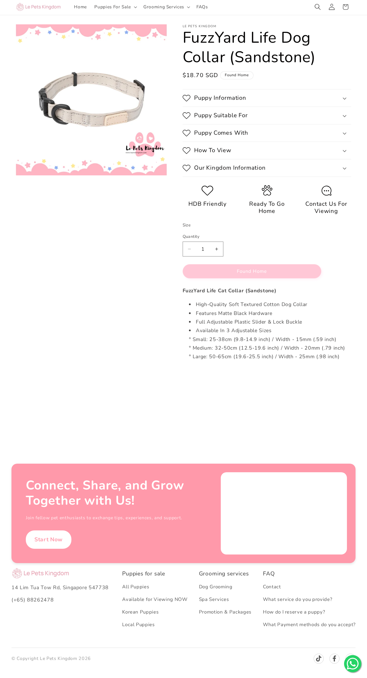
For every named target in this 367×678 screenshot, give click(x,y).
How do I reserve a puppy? (294, 612)
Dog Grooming (216, 586)
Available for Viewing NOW (155, 599)
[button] (115, 6)
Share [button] (194, 389)
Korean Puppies (140, 612)
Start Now (48, 539)
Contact (272, 586)
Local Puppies (138, 624)
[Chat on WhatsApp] (352, 663)
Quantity (191, 236)
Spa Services (214, 599)
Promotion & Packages (225, 612)
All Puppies (135, 586)
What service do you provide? (297, 599)
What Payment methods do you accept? (309, 624)
